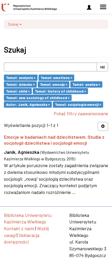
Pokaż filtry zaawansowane (81, 113)
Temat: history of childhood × (60, 91)
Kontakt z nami (19, 228)
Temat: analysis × (20, 77)
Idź (102, 67)
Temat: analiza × (86, 84)
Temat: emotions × (56, 77)
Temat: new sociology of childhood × (38, 97)
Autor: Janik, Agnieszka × (28, 104)
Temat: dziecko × (20, 84)
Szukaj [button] (13, 24)
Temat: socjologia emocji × (78, 104)
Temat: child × (18, 91)
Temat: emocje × (53, 84)
